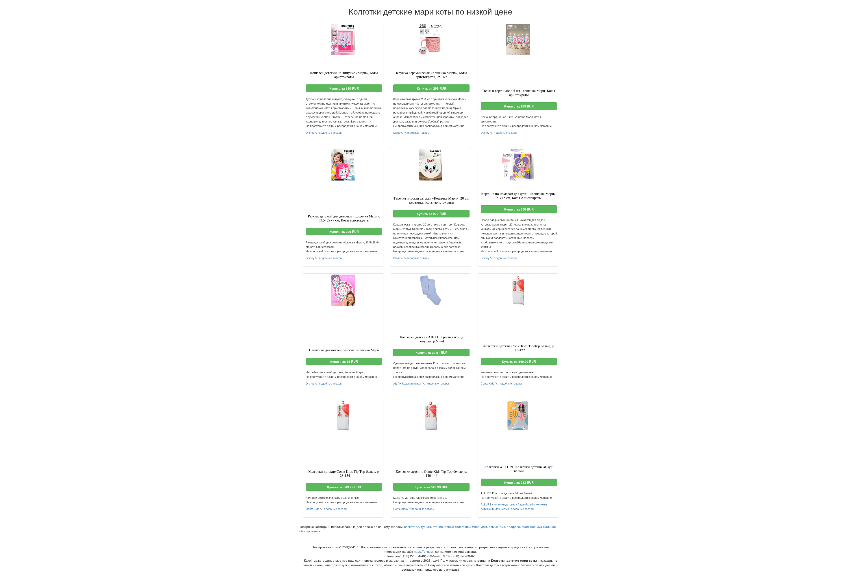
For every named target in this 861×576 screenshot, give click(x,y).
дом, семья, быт (493, 526)
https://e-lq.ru (423, 551)
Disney (310, 132)
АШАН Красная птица (407, 383)
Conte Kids (487, 383)
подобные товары (330, 132)
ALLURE (486, 504)
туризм (426, 526)
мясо (475, 526)
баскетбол (411, 526)
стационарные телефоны (451, 526)
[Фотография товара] (343, 39)
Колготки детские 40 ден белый (514, 504)
